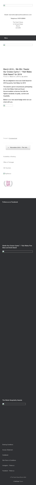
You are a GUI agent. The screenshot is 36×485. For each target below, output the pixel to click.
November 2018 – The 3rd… (18, 147)
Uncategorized (13, 138)
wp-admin (25, 76)
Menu (6, 38)
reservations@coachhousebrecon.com (20, 15)
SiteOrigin (16, 481)
